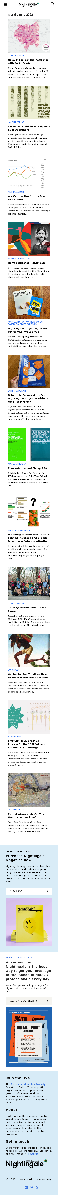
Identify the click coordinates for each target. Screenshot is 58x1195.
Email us (33, 1154)
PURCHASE (15, 891)
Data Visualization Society (28, 1084)
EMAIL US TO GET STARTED (23, 1000)
